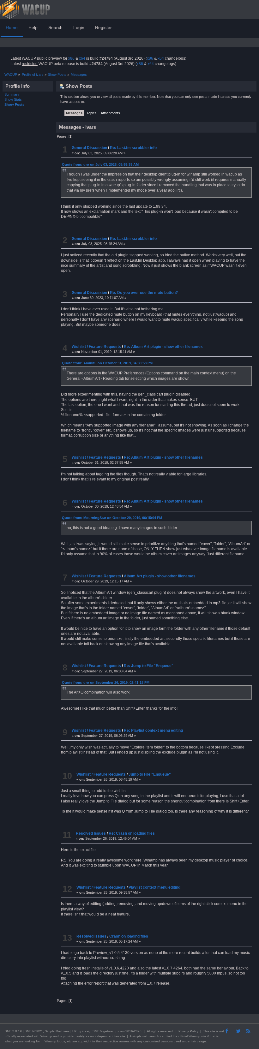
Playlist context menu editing (154, 887)
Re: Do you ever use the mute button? (144, 292)
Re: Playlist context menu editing (153, 730)
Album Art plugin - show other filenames (160, 576)
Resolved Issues (91, 833)
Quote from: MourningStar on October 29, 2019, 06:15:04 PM (112, 518)
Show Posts (14, 104)
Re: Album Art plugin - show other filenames (163, 346)
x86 (71, 58)
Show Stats (13, 99)
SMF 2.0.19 (13, 1031)
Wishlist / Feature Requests (96, 346)
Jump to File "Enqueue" (150, 774)
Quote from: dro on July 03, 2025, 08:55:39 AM (100, 164)
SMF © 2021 (34, 1031)
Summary (11, 94)
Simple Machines (57, 1031)
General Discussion (89, 148)
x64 (82, 58)
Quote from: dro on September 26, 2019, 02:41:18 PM (105, 682)
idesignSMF (90, 1031)
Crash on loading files (128, 936)
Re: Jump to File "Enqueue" (148, 666)
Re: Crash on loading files (132, 833)
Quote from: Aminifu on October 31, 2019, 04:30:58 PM (107, 363)
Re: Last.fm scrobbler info (133, 148)
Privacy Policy (188, 1031)
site (212, 1031)
